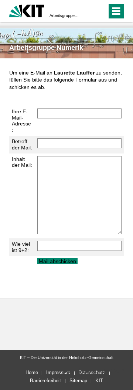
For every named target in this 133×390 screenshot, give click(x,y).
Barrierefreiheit (45, 380)
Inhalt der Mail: (22, 162)
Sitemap (78, 380)
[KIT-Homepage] (26, 10)
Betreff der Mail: (22, 144)
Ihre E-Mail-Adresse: (21, 120)
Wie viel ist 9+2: (21, 247)
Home (31, 372)
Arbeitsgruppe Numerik (64, 15)
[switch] (88, 11)
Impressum (58, 372)
